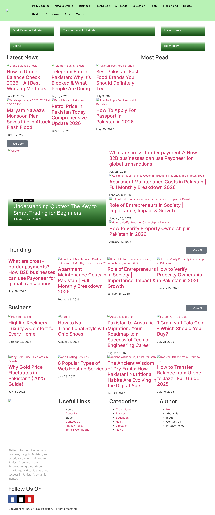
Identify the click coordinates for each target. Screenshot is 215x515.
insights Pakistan (31, 454)
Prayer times (172, 30)
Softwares (52, 14)
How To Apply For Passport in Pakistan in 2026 (116, 115)
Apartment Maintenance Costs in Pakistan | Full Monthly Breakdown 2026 (157, 184)
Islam (154, 5)
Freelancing (170, 5)
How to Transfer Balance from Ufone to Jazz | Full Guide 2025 (179, 375)
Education (139, 5)
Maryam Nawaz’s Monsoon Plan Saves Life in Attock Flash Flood (28, 118)
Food (67, 14)
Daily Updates (41, 5)
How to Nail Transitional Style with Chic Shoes (82, 328)
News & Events (64, 5)
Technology (102, 5)
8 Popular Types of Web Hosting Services (82, 366)
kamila (19, 219)
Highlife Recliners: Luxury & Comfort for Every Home (31, 328)
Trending (28, 200)
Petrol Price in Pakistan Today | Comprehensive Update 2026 (70, 114)
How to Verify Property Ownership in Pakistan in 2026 (150, 231)
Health (36, 14)
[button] (206, 10)
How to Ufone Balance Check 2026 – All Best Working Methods (26, 80)
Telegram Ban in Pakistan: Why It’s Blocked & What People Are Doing (71, 80)
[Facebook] (12, 499)
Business (84, 5)
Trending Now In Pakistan (80, 30)
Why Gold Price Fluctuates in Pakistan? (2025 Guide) (26, 375)
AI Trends (121, 5)
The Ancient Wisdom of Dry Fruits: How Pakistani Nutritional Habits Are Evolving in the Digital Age (132, 374)
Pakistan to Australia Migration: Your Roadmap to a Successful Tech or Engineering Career (131, 334)
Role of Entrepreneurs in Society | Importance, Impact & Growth (146, 208)
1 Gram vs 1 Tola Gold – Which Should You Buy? (181, 328)
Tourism (81, 14)
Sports (187, 5)
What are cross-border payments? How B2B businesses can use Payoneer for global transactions (153, 158)
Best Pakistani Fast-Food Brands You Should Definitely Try (118, 80)
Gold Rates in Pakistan (28, 30)
